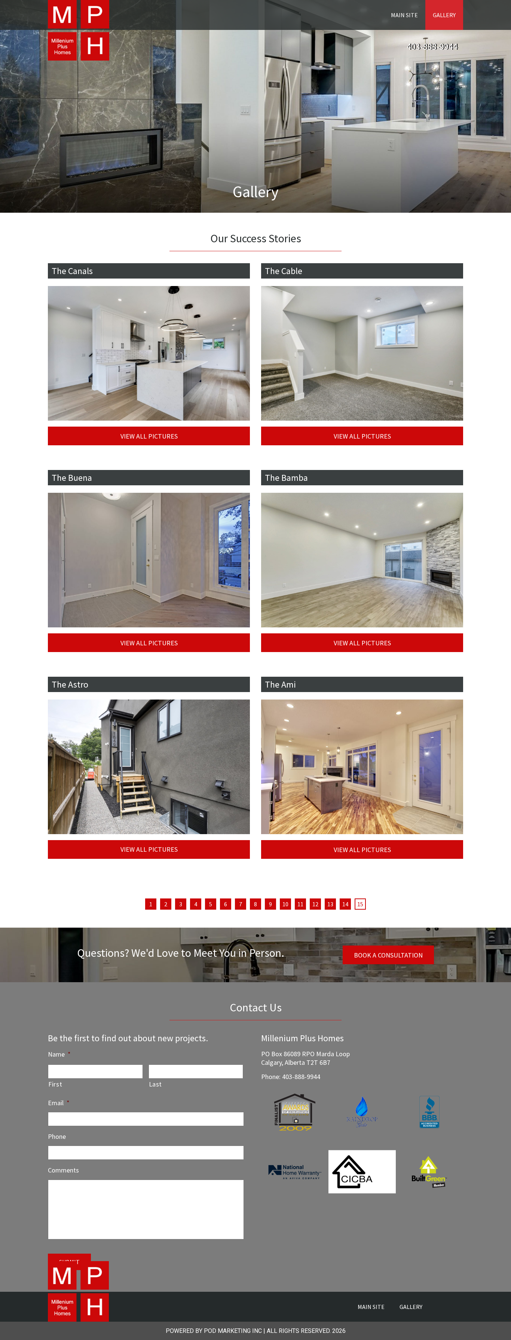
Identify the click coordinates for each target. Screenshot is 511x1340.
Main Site (404, 15)
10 (285, 904)
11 (300, 904)
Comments (63, 1170)
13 (330, 904)
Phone (57, 1136)
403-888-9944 (432, 46)
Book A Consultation (388, 955)
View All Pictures (149, 436)
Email (59, 1102)
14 (345, 904)
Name (59, 1054)
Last (155, 1084)
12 (315, 904)
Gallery (444, 15)
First (55, 1084)
